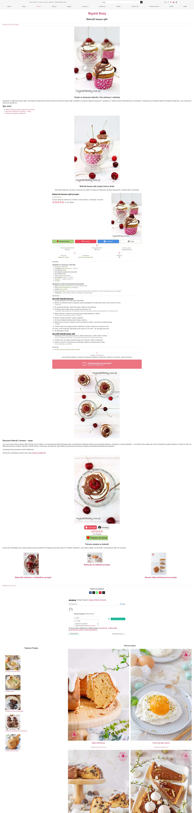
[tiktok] (176, 2)
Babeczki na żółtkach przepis (97, 565)
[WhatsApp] (97, 592)
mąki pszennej (66, 268)
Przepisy (40, 2)
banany (58, 266)
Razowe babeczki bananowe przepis (161, 577)
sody (64, 270)
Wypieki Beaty (97, 13)
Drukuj (132, 241)
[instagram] (165, 2)
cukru (65, 277)
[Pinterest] (100, 592)
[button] (53, 202)
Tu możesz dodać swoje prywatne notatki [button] (66, 349)
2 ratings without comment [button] (96, 600)
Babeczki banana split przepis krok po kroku (20, 109)
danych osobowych (91, 625)
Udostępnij (109, 241)
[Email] (103, 592)
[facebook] (168, 2)
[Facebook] (90, 592)
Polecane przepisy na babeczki (16, 113)
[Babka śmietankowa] (98, 650)
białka (58, 279)
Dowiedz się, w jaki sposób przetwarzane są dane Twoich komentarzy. (93, 629)
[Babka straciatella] (98, 751)
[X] (93, 592)
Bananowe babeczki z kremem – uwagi (18, 111)
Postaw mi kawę (64, 241)
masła (60, 275)
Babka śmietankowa (98, 743)
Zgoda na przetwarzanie (85, 625)
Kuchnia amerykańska (85, 257)
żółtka (58, 281)
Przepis (92, 527)
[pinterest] (170, 2)
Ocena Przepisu (79, 614)
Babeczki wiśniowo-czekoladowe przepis (33, 577)
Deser (67, 257)
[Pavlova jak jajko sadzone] (161, 650)
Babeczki (51, 2)
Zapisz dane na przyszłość (81, 623)
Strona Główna (33, 2)
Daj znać (91, 365)
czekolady (61, 291)
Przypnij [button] (86, 241)
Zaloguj (123, 604)
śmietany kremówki (66, 285)
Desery (46, 2)
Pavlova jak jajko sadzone (161, 743)
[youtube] (173, 2)
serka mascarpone (65, 287)
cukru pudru (63, 289)
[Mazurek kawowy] (161, 751)
